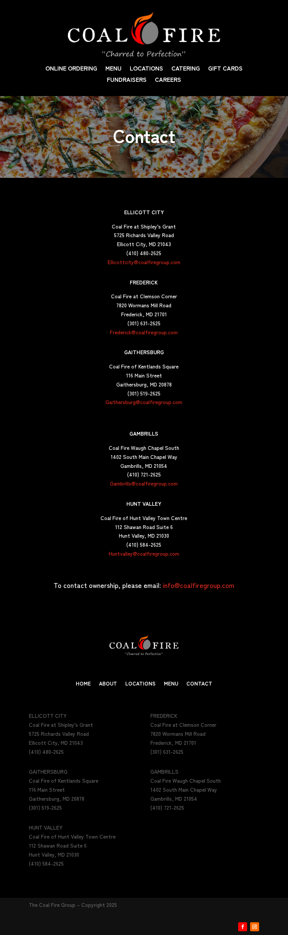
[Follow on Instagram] (254, 926)
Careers (168, 80)
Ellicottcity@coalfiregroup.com (144, 262)
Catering (185, 68)
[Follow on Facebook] (242, 926)
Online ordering (71, 68)
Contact (199, 684)
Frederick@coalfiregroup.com (144, 332)
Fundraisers (127, 80)
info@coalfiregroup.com (198, 585)
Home (83, 684)
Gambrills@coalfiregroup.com (144, 483)
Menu (113, 68)
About (108, 684)
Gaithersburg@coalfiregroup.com (143, 402)
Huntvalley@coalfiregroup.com (144, 553)
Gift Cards (225, 68)
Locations (146, 68)
